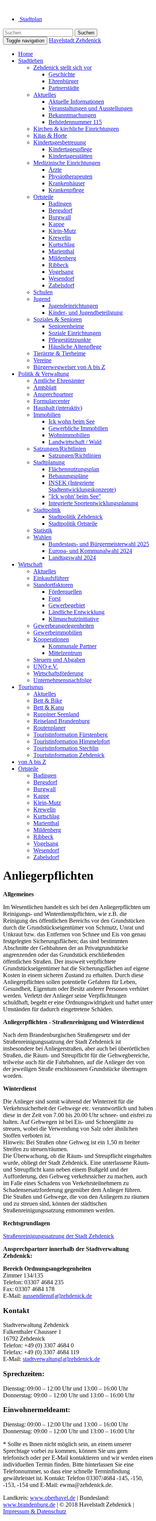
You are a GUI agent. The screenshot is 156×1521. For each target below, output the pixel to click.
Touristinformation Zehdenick (69, 755)
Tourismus (30, 687)
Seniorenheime (66, 326)
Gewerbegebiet (66, 605)
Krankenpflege (66, 190)
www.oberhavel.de (52, 1498)
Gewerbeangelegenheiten (63, 625)
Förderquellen (65, 591)
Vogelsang (60, 272)
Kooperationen (51, 639)
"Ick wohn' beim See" (74, 496)
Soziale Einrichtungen (74, 333)
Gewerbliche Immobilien (78, 428)
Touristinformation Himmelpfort (71, 741)
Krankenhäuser (66, 183)
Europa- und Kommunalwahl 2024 (90, 551)
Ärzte (55, 169)
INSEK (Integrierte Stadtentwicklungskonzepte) (82, 486)
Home (25, 54)
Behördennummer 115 (75, 122)
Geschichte (61, 74)
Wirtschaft (30, 564)
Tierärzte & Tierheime (59, 353)
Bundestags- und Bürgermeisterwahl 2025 (98, 544)
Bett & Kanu (48, 707)
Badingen (60, 203)
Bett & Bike (47, 700)
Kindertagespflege (70, 149)
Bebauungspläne (68, 476)
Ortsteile (43, 197)
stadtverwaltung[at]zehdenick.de (61, 1359)
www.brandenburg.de (29, 1504)
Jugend (41, 299)
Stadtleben (30, 60)
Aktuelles (44, 95)
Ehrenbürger (63, 81)
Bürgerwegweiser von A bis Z (69, 367)
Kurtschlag (61, 244)
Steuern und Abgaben (59, 660)
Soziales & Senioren (57, 319)
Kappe (56, 224)
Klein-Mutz (62, 231)
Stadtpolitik (47, 510)
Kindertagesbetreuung (59, 142)
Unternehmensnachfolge (62, 680)
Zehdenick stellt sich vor (62, 67)
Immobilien (47, 414)
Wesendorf (61, 278)
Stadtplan (30, 19)
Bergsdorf (60, 210)
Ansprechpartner (53, 394)
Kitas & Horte (50, 135)
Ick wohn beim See (71, 421)
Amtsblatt (44, 387)
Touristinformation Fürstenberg (70, 734)
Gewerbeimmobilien (57, 632)
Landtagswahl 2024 (72, 557)
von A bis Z (32, 762)
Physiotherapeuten (70, 176)
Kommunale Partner (72, 646)
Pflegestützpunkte (69, 340)
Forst (54, 598)
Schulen (43, 292)
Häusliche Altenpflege (74, 346)
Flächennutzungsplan (73, 469)
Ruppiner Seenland (56, 714)
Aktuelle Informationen (76, 101)
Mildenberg (62, 258)
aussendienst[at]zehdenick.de (57, 1296)
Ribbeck (58, 265)
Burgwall (59, 217)
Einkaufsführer (51, 578)
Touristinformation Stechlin (65, 748)
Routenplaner (49, 728)
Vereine (42, 360)
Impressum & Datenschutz (34, 1511)
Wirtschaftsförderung (58, 673)
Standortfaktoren (53, 585)
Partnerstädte (63, 88)
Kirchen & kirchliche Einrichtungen (76, 129)
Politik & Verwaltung (43, 374)
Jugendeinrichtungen (73, 306)
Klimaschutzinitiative (73, 619)
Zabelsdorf (61, 285)
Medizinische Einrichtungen (66, 163)
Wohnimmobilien (69, 435)
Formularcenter (51, 401)
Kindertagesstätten (70, 156)
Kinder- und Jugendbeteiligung (85, 312)
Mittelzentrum (65, 653)
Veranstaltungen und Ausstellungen (90, 108)
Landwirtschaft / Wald (74, 442)
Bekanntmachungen (72, 115)
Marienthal (61, 251)
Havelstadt (75, 40)
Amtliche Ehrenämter (58, 380)
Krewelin (59, 237)
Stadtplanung (49, 462)
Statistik (42, 530)
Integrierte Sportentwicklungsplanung (93, 503)
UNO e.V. (45, 666)
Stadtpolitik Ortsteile (72, 523)
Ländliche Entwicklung (76, 612)
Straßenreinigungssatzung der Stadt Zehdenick (58, 1236)
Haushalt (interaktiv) (57, 408)
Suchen (86, 33)
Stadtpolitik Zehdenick (75, 517)
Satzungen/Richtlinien (59, 448)
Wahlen (42, 537)
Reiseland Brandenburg (61, 721)
